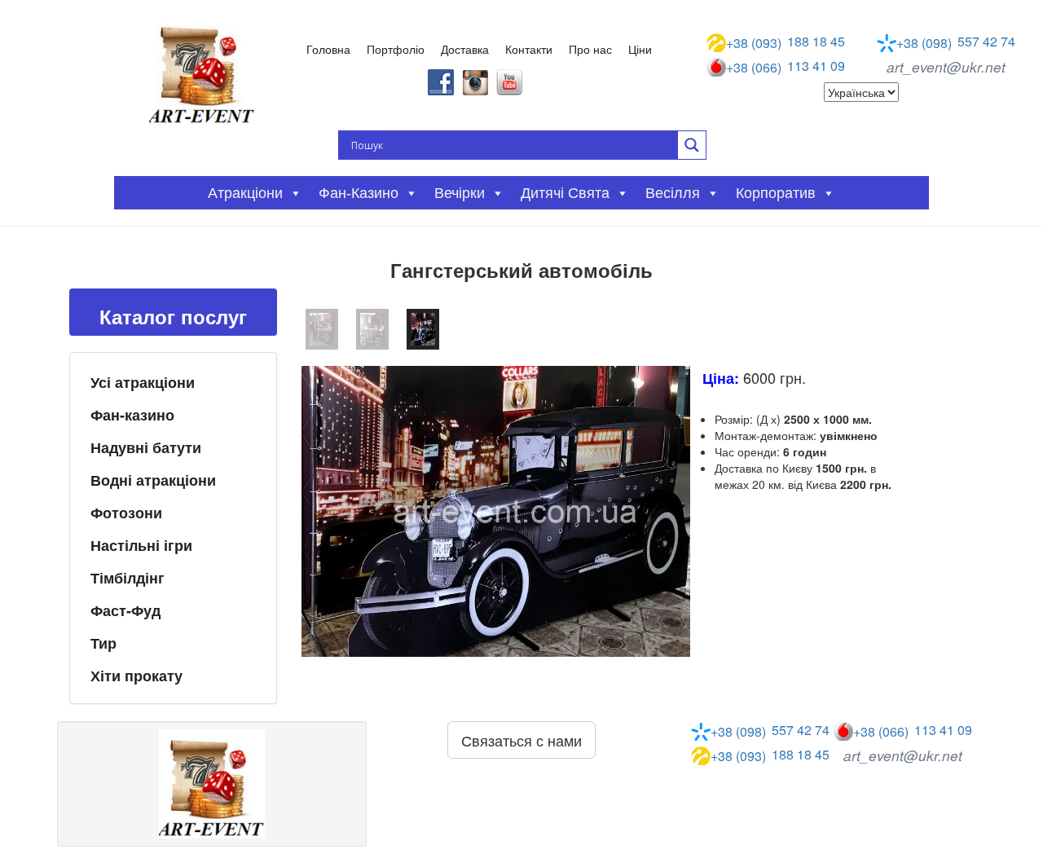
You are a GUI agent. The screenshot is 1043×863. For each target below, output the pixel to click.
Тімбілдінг (127, 577)
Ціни (640, 49)
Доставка (465, 49)
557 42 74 (955, 42)
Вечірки (459, 193)
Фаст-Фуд (125, 610)
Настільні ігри (141, 545)
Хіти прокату (136, 675)
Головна (328, 49)
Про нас (590, 49)
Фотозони (126, 512)
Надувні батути (145, 447)
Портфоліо (396, 49)
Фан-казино (132, 414)
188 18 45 (785, 42)
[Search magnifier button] (692, 145)
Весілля (672, 193)
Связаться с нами (521, 740)
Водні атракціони (153, 480)
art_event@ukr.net (946, 67)
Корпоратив (776, 193)
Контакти (528, 49)
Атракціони (245, 193)
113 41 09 (785, 67)
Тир (103, 643)
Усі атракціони (142, 382)
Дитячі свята (565, 193)
